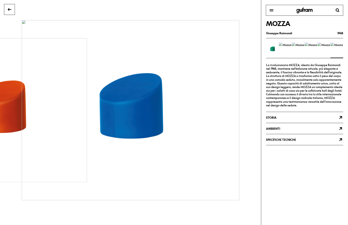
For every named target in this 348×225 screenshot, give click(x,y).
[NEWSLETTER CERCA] (304, 10)
